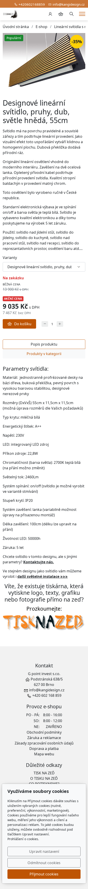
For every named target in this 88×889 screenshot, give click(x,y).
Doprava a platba (44, 748)
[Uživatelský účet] (50, 14)
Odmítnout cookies (44, 862)
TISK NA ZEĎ (44, 772)
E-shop (41, 26)
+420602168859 (32, 4)
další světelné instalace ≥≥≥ (42, 576)
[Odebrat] (45, 324)
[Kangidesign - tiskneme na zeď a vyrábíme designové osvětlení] (10, 13)
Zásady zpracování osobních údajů (44, 743)
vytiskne (19, 592)
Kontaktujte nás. (38, 561)
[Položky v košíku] (60, 14)
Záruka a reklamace (44, 737)
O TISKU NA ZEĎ (44, 778)
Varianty (10, 257)
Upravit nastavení (44, 851)
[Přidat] (60, 324)
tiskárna (56, 586)
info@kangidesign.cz (69, 4)
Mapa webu (44, 754)
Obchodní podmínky (44, 732)
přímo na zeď (64, 599)
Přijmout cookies (44, 874)
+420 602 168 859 (46, 695)
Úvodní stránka (16, 26)
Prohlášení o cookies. (23, 839)
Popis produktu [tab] (44, 344)
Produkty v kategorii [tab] (44, 353)
